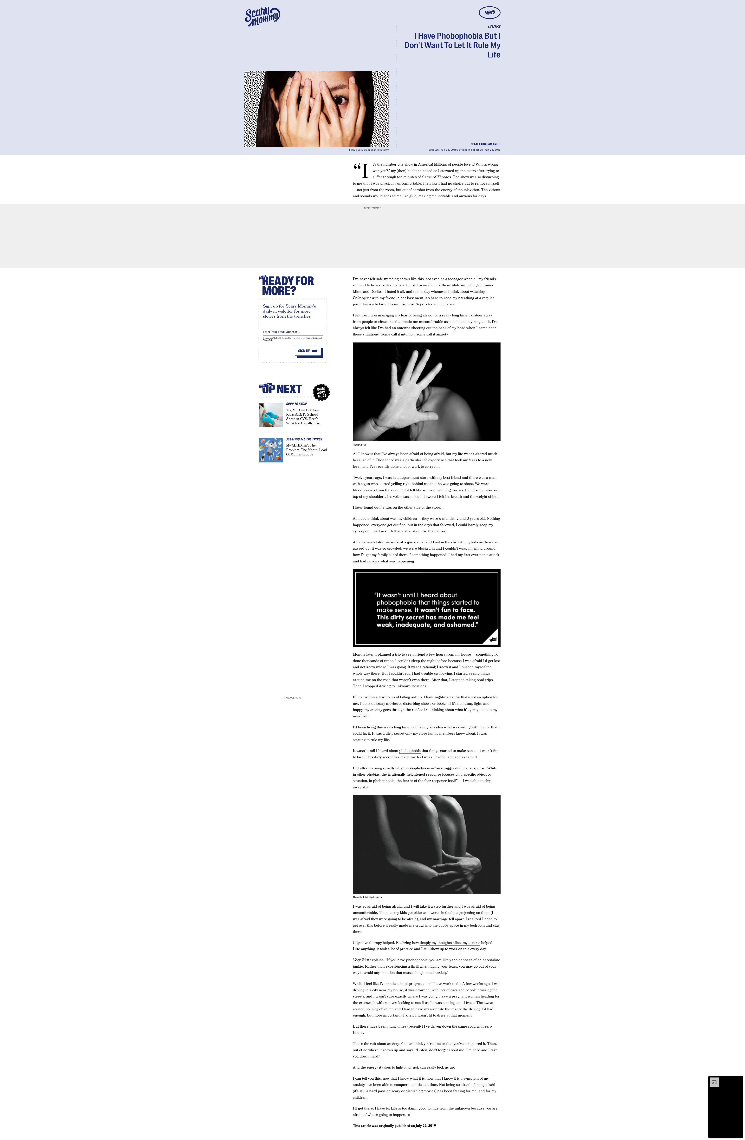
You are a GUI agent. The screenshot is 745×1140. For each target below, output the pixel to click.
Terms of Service (312, 338)
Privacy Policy (268, 340)
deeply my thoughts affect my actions (450, 942)
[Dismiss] (739, 1079)
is (428, 768)
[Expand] (712, 1079)
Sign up (304, 351)
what (400, 768)
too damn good (414, 1108)
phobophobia (410, 750)
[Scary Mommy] (262, 16)
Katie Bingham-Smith (487, 143)
